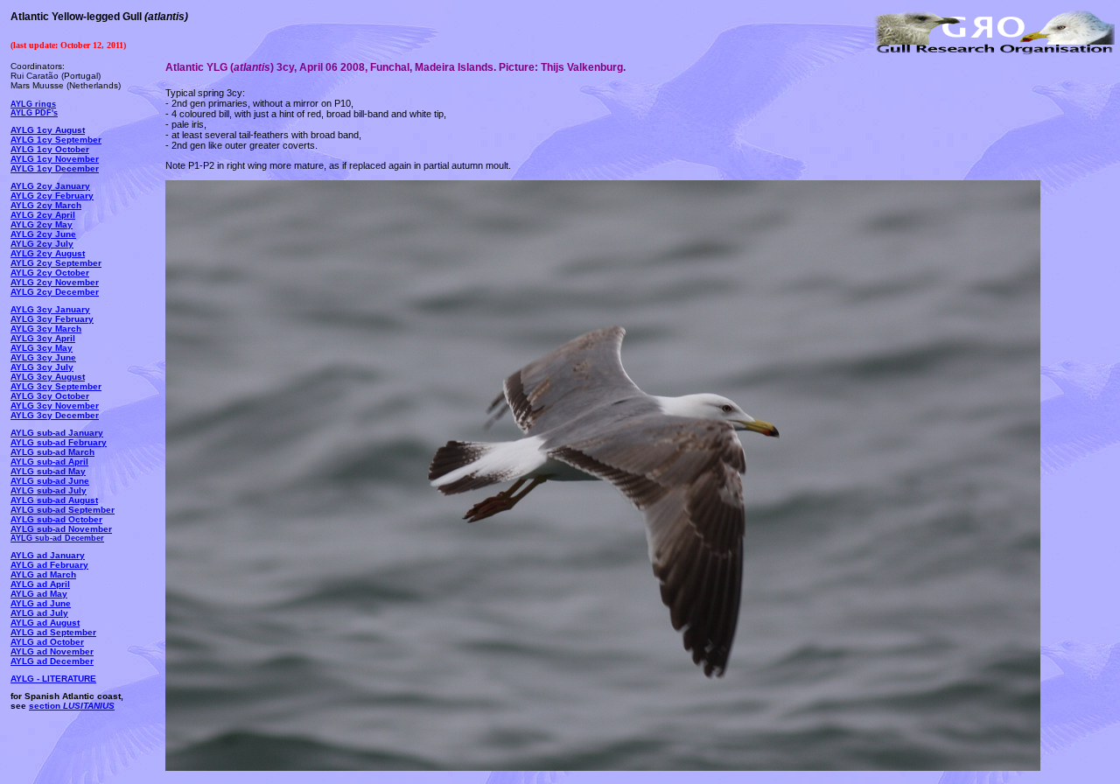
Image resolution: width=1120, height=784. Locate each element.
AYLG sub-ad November (61, 529)
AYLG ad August (45, 622)
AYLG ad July (39, 613)
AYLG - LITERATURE (53, 678)
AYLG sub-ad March (52, 452)
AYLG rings (33, 104)
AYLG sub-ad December (57, 538)
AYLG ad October (47, 642)
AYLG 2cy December (54, 292)
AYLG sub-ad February (58, 442)
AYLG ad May (38, 593)
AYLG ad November (52, 651)
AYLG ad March (43, 574)
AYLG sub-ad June (49, 481)
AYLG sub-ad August (54, 500)
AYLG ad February (49, 565)
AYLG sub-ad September (62, 509)
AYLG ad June (40, 603)
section (72, 705)
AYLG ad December (52, 661)
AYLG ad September (53, 632)
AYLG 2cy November (54, 282)
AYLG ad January (47, 555)
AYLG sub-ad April (49, 461)
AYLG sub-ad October (56, 519)
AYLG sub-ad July (48, 490)
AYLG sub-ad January (56, 433)
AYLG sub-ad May (48, 471)
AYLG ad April (40, 584)
